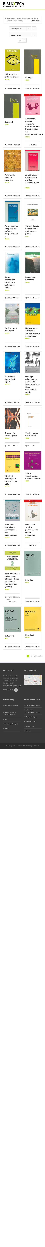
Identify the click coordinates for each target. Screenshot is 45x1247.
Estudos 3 (29, 635)
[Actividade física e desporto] (12, 161)
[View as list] (24, 40)
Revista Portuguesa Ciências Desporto (10, 713)
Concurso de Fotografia (11, 724)
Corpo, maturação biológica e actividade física (10, 282)
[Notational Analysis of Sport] (12, 362)
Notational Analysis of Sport (10, 379)
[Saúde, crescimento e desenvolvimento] (33, 460)
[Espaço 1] (33, 61)
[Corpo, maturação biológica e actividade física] (12, 263)
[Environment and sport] (12, 314)
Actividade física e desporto (10, 177)
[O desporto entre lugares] (12, 419)
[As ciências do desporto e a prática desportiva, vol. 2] (12, 212)
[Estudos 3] (33, 619)
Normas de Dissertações (33, 705)
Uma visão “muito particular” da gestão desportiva (31, 529)
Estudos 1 (29, 580)
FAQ (6, 719)
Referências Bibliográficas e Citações (33, 711)
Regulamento (30, 726)
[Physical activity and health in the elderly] (12, 462)
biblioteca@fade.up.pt (14, 685)
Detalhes (17, 88)
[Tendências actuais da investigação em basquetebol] (12, 510)
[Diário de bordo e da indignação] (12, 60)
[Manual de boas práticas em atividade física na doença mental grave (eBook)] (12, 560)
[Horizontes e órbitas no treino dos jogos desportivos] (33, 314)
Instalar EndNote (30, 721)
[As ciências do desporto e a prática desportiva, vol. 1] (33, 161)
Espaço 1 (29, 77)
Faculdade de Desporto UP (11, 706)
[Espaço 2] (12, 106)
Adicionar (9, 88)
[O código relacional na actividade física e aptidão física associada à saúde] (33, 362)
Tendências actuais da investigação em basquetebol (10, 529)
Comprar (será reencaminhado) (9, 599)
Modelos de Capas (31, 717)
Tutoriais (28, 731)
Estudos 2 (9, 636)
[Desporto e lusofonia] (33, 263)
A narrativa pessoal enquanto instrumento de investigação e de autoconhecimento (34, 126)
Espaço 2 (9, 122)
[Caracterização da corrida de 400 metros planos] (33, 212)
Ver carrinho (36, 21)
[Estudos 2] (12, 619)
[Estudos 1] (33, 564)
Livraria (7, 728)
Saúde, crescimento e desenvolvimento (33, 476)
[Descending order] (34, 28)
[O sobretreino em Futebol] (33, 419)
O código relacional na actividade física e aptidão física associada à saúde (32, 384)
